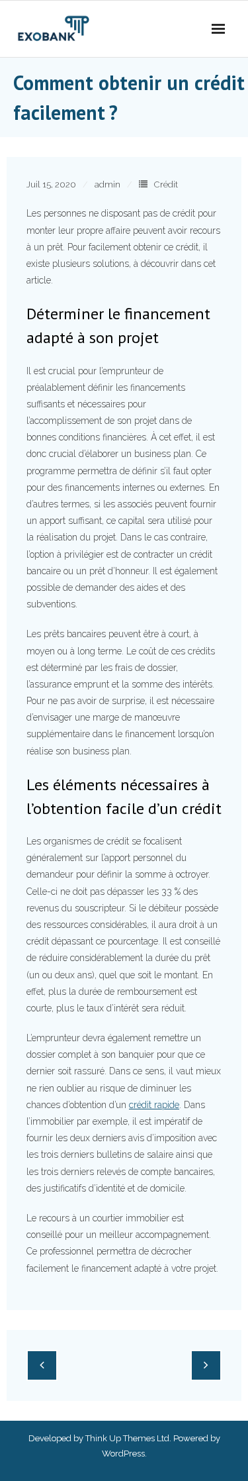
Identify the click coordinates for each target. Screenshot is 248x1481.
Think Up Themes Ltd (127, 1438)
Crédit (166, 184)
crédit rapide (154, 1104)
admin (107, 184)
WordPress (123, 1453)
